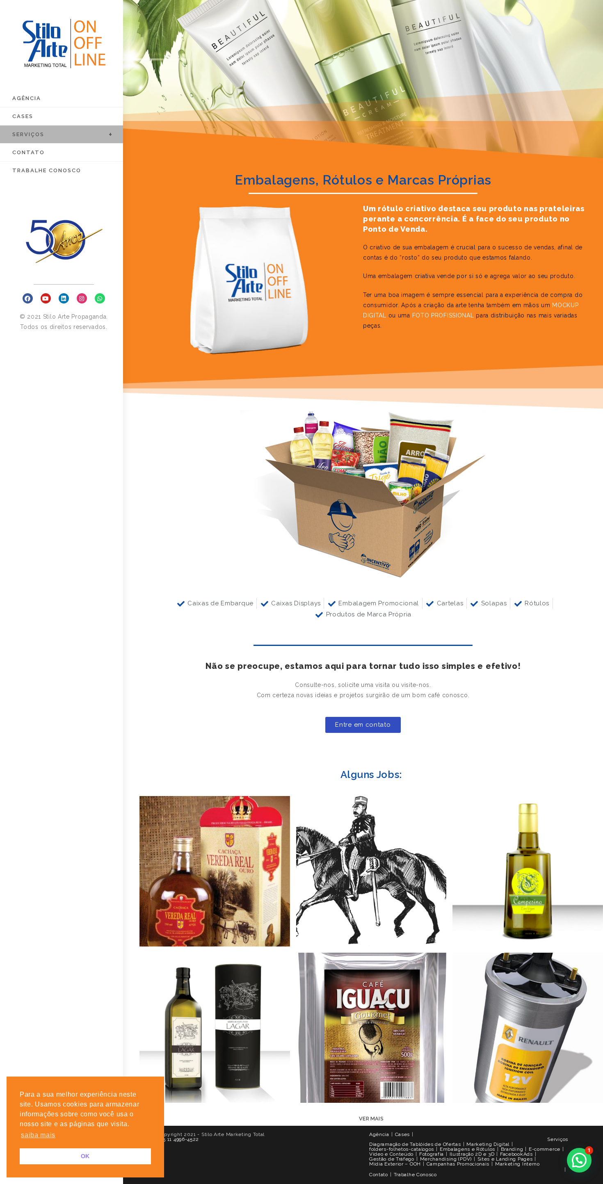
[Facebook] (28, 298)
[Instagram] (82, 298)
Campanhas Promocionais (458, 1164)
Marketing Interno (517, 1164)
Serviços (557, 1139)
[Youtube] (46, 298)
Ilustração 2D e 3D (472, 1154)
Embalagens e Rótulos (467, 1149)
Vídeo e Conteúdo (391, 1154)
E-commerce (544, 1149)
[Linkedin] (64, 298)
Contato (378, 1174)
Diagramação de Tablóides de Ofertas (415, 1144)
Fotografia (431, 1154)
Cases (402, 1134)
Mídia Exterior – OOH (395, 1164)
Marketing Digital (487, 1144)
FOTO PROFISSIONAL (443, 315)
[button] (362, 725)
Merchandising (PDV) (446, 1159)
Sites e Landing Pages (505, 1159)
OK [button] (85, 1156)
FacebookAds (516, 1154)
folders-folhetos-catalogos (401, 1149)
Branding (512, 1149)
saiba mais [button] (38, 1135)
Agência (379, 1134)
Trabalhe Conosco (415, 1174)
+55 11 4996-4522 (178, 1139)
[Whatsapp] (100, 298)
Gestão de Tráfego (391, 1159)
